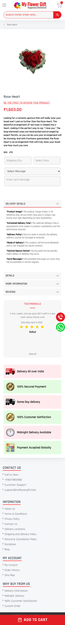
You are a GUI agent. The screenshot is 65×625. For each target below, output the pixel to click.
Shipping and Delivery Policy (20, 534)
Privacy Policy (12, 519)
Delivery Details (15, 203)
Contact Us (11, 524)
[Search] (57, 14)
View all (32, 354)
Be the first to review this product (27, 103)
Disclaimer (10, 544)
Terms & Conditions (16, 514)
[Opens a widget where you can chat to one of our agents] (24, 595)
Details (10, 275)
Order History (12, 570)
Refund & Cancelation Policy (21, 539)
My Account (11, 565)
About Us (10, 509)
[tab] (32, 203)
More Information (16, 283)
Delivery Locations (15, 529)
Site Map (10, 575)
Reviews (10, 292)
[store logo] (35, 5)
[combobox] (32, 14)
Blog (7, 549)
